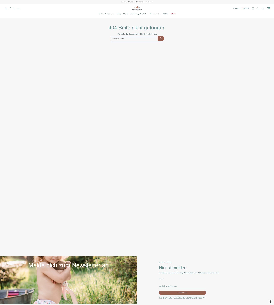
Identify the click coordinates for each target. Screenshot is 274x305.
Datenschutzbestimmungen (184, 298)
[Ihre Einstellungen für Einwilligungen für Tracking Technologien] (270, 301)
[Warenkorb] (262, 8)
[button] (257, 8)
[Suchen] (161, 38)
